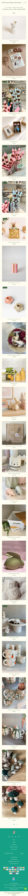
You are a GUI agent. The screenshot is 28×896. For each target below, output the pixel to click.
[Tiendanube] (14, 883)
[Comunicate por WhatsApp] (25, 888)
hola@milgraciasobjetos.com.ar (14, 861)
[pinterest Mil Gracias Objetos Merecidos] (19, 836)
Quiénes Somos (14, 849)
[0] (25, 3)
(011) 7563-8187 (14, 859)
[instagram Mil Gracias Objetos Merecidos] (9, 836)
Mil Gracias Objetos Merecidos (11, 2)
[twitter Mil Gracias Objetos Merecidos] (15, 836)
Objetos (14, 842)
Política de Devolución (14, 846)
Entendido (14, 894)
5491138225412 (14, 857)
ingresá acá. (21, 887)
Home (14, 839)
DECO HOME (9, 7)
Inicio (5, 7)
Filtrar (14, 12)
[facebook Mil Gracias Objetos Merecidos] (12, 836)
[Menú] (23, 3)
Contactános (14, 844)
